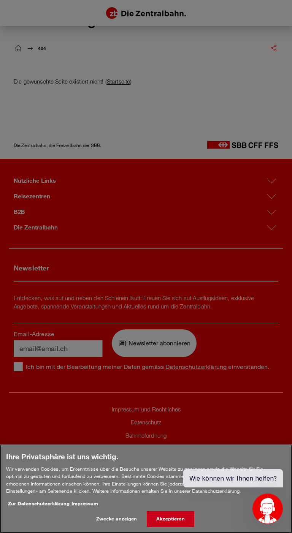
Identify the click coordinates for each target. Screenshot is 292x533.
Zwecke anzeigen (116, 519)
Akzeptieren (170, 519)
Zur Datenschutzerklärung (39, 503)
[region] (146, 488)
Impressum (84, 503)
